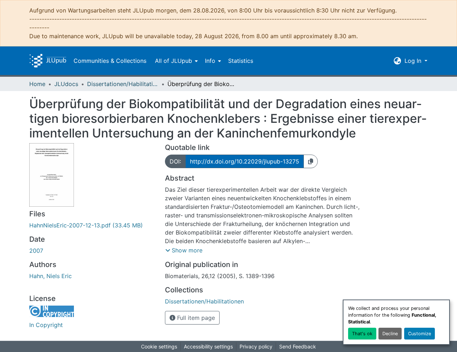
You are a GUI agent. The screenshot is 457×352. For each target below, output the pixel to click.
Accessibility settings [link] (208, 346)
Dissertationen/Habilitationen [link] (123, 83)
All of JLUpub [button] (173, 60)
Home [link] (37, 83)
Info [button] (210, 60)
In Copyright (46, 324)
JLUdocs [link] (66, 83)
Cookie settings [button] (159, 346)
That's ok (362, 333)
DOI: (175, 161)
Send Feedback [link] (297, 346)
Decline (390, 333)
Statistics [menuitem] (240, 60)
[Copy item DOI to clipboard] (310, 161)
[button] (47, 61)
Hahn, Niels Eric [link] (50, 276)
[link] (92, 225)
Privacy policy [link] (256, 346)
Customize (419, 333)
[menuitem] (176, 60)
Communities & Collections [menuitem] (110, 60)
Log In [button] (414, 60)
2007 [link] (36, 250)
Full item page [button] (195, 317)
